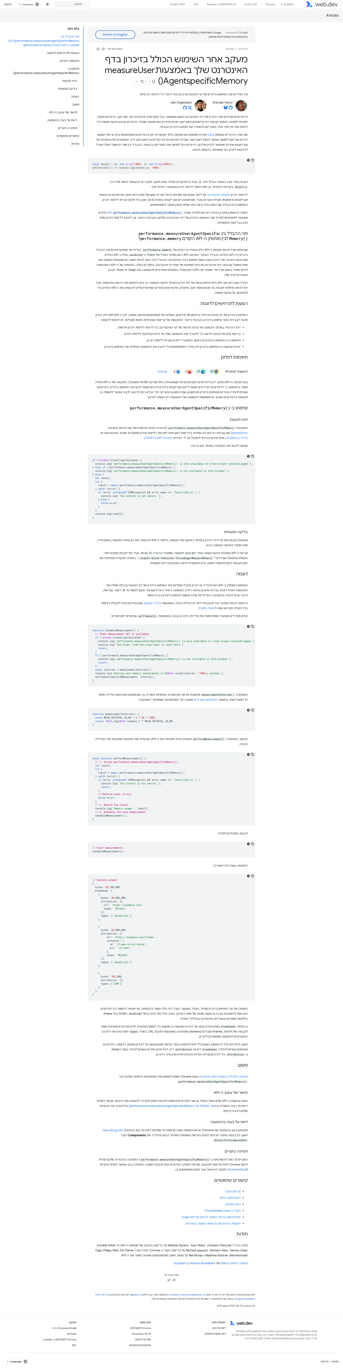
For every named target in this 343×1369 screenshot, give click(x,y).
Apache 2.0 (136, 1294)
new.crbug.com (113, 1130)
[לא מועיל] (98, 49)
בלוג (196, 4)
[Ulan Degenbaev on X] (190, 109)
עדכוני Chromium (141, 1333)
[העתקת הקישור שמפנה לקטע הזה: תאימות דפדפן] (218, 357)
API (144, 213)
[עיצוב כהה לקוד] (248, 160)
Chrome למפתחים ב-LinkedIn (59, 1339)
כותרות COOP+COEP (158, 438)
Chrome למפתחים (140, 1328)
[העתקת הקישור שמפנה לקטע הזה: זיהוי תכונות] (226, 420)
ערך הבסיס (250, 4)
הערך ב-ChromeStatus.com (222, 1211)
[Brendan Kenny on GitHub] (231, 109)
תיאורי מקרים (178, 4)
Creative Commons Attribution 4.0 (188, 1294)
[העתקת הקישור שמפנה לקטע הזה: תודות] (233, 1234)
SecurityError (239, 433)
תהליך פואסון (152, 603)
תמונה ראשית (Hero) (234, 1263)
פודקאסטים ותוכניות (140, 1345)
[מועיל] (103, 49)
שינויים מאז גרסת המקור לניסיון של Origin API (211, 1217)
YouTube (71, 1333)
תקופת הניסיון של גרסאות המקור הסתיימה (213, 1223)
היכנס (8, 4)
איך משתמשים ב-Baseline (221, 4)
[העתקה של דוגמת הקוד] (253, 160)
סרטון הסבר (233, 1191)
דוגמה (212, 608)
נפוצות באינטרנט (219, 195)
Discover (270, 4)
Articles (332, 15)
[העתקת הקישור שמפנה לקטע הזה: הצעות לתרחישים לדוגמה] (196, 304)
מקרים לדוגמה (143, 1339)
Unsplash (179, 1263)
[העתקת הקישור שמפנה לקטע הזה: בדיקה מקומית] (220, 532)
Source (162, 371)
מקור (203, 608)
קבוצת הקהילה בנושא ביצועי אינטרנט (223, 1076)
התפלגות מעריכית (206, 700)
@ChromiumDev (237, 1169)
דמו (238, 1198)
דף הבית (243, 48)
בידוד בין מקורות (237, 438)
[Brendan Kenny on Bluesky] (226, 109)
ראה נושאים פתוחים (215, 1333)
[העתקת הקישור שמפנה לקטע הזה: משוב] (234, 1065)
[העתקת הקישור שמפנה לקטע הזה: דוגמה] (233, 574)
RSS (74, 1345)
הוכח (210, 135)
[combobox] (71, 4)
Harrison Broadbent (202, 1263)
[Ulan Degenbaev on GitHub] (185, 109)
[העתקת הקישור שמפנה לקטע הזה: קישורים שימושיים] (211, 1181)
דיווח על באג (219, 1328)
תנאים (335, 1361)
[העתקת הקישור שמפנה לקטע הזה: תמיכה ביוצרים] (221, 1151)
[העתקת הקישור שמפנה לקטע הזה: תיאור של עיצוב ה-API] (210, 1093)
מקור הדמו (227, 1198)
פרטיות (325, 1361)
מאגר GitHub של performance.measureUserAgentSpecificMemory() (173, 1106)
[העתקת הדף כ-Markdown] (142, 81)
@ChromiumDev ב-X (64, 1328)
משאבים (289, 4)
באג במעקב (233, 1204)
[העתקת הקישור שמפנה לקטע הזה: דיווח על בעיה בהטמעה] (207, 1122)
